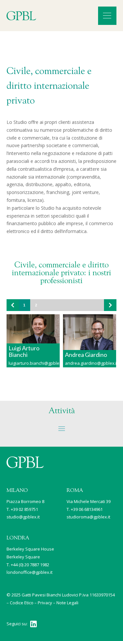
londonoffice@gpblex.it (29, 572)
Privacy (45, 603)
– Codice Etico (20, 603)
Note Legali (67, 603)
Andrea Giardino (86, 354)
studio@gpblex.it (23, 517)
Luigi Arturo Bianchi (24, 351)
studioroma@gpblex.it (88, 517)
